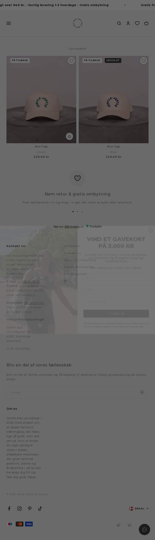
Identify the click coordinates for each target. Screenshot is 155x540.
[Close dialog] (150, 220)
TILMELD (116, 304)
